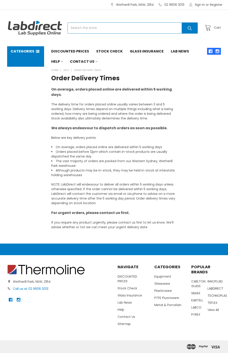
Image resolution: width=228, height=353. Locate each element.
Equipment (162, 276)
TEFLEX (213, 303)
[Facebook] (210, 51)
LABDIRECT (215, 288)
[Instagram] (217, 51)
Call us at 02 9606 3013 (30, 288)
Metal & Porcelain (167, 305)
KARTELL (197, 300)
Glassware (162, 283)
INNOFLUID (215, 281)
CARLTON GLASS (198, 283)
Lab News (180, 51)
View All (213, 310)
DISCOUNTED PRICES (70, 51)
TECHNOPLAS (217, 295)
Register (216, 4)
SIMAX (195, 293)
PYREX (195, 314)
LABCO (196, 307)
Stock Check (109, 51)
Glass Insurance (147, 51)
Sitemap (124, 324)
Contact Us (82, 61)
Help (55, 61)
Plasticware (163, 290)
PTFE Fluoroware (166, 298)
